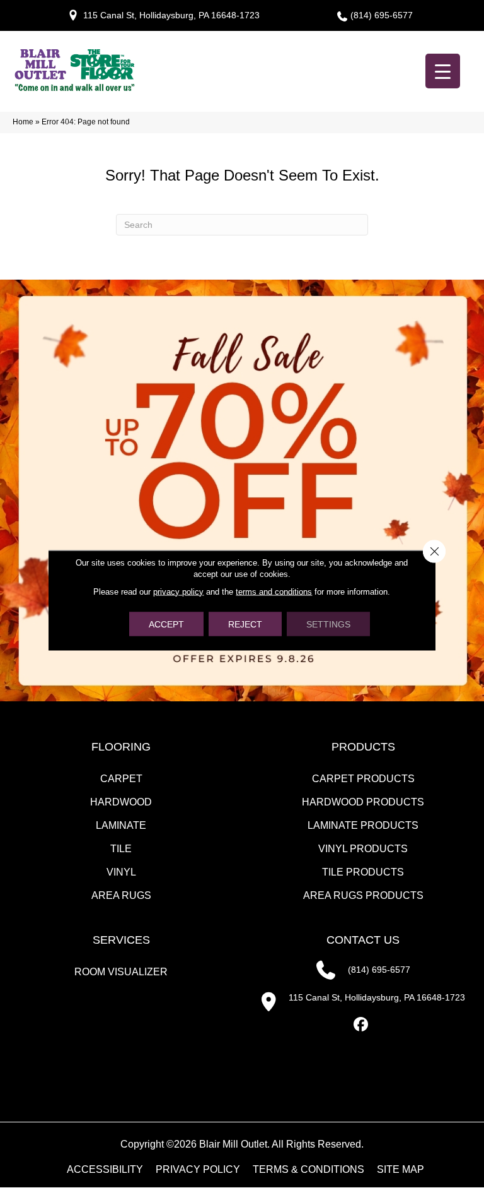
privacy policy (178, 591)
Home (23, 121)
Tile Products (363, 872)
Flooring (121, 746)
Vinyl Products (363, 848)
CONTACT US (363, 940)
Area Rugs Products (363, 895)
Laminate (121, 825)
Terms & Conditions (308, 1170)
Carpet (121, 778)
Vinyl (121, 872)
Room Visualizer (121, 971)
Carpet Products (363, 778)
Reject (245, 624)
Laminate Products (363, 825)
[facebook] (361, 1025)
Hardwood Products (363, 802)
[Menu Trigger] (442, 71)
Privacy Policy (198, 1170)
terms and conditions (274, 591)
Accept (166, 624)
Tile (121, 848)
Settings (328, 624)
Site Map (400, 1170)
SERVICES (121, 940)
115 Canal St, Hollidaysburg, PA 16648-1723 (171, 15)
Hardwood (121, 802)
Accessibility (105, 1170)
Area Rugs (121, 895)
